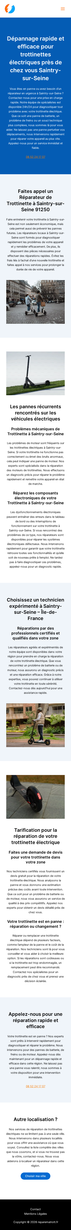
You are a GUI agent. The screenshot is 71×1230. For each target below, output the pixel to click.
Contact (35, 1209)
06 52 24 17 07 (35, 157)
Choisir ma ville (35, 1176)
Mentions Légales (35, 1213)
